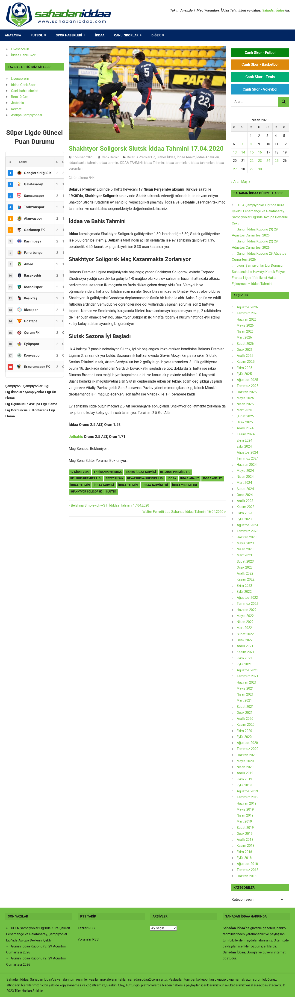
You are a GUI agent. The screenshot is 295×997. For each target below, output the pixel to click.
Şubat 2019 (245, 828)
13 (235, 152)
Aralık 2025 (245, 356)
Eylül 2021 (244, 664)
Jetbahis (76, 436)
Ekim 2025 (244, 368)
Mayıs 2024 (245, 471)
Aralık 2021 (245, 646)
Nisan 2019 (245, 815)
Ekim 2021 (244, 658)
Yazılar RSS (86, 928)
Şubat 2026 (245, 344)
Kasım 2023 (245, 507)
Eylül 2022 (244, 592)
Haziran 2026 (247, 319)
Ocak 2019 (245, 834)
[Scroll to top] (287, 989)
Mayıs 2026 (245, 325)
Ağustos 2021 (247, 670)
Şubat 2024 (245, 489)
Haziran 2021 (247, 682)
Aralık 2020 (245, 719)
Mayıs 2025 (245, 398)
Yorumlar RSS (88, 939)
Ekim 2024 (244, 440)
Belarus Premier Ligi (85, 478)
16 (260, 152)
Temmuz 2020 (247, 749)
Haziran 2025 (247, 392)
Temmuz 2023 (247, 531)
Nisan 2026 (245, 331)
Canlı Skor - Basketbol (260, 64)
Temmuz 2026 (247, 313)
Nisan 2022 (245, 622)
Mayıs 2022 (245, 616)
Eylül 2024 (244, 446)
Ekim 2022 (244, 586)
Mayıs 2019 (245, 809)
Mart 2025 (244, 410)
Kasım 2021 (245, 652)
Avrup (15, 115)
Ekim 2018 (244, 852)
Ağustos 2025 (247, 380)
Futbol (37, 35)
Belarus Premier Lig (141, 157)
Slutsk (111, 491)
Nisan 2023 (245, 549)
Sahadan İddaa (273, 10)
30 (260, 169)
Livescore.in (20, 49)
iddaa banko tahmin (83, 163)
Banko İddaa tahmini (141, 472)
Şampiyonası (32, 115)
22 (252, 161)
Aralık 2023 (245, 501)
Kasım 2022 (245, 579)
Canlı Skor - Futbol (260, 52)
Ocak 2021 (245, 713)
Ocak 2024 (245, 495)
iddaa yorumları (184, 485)
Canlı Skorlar (126, 35)
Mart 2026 (244, 337)
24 (268, 161)
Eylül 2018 (244, 858)
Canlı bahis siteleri (24, 91)
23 (260, 161)
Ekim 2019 (244, 779)
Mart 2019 (244, 821)
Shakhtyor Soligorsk (86, 491)
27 (235, 169)
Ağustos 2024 (247, 452)
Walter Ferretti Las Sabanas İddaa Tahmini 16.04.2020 (182, 512)
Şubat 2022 (245, 634)
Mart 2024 (244, 483)
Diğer (156, 35)
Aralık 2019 (245, 773)
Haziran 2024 (247, 465)
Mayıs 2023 (245, 543)
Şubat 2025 (245, 416)
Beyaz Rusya (114, 478)
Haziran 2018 (247, 876)
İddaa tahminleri (203, 163)
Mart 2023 (244, 555)
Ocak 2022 (245, 640)
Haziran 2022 (247, 610)
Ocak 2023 (245, 567)
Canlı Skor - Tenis (260, 77)
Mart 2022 (244, 628)
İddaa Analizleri (207, 157)
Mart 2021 (244, 700)
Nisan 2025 (245, 404)
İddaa (99, 35)
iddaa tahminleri (177, 163)
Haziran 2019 (247, 803)
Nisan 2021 (245, 694)
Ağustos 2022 (247, 598)
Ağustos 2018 (247, 864)
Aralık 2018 (245, 840)
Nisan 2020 (245, 767)
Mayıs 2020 (245, 761)
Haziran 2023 (247, 537)
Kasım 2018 (245, 846)
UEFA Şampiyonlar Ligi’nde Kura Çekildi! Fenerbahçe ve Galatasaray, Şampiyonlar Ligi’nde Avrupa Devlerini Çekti (38, 934)
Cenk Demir (110, 157)
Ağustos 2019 (247, 791)
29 (252, 169)
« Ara (235, 182)
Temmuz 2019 (247, 797)
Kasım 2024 (245, 434)
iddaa (172, 478)
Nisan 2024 (245, 477)
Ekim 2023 (244, 513)
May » (245, 182)
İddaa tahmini (128, 485)
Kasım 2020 (245, 725)
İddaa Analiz (186, 157)
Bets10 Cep (20, 97)
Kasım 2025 (245, 362)
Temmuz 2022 (247, 604)
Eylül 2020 (244, 737)
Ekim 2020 (244, 731)
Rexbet (16, 109)
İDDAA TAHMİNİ (131, 163)
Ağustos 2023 (247, 525)
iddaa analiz (189, 478)
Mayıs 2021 (245, 688)
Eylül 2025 (244, 374)
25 (276, 161)
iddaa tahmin (108, 163)
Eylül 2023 (244, 519)
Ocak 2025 (245, 422)
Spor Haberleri (69, 35)
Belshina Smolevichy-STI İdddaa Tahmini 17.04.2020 (110, 505)
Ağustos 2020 (247, 743)
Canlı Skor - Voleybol (260, 89)
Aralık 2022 (245, 573)
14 (243, 152)
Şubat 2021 (245, 707)
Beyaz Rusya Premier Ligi (145, 478)
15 (252, 152)
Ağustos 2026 (247, 307)
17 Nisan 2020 (79, 472)
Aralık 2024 (245, 428)
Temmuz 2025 (247, 386)
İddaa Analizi (213, 478)
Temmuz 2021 (247, 676)
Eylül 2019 (244, 785)
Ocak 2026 (245, 350)
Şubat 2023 (245, 561)
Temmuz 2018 (247, 870)
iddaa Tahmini (154, 163)
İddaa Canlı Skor (23, 55)
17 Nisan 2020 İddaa (108, 472)
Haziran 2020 (247, 755)
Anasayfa (13, 35)
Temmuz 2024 (247, 458)
